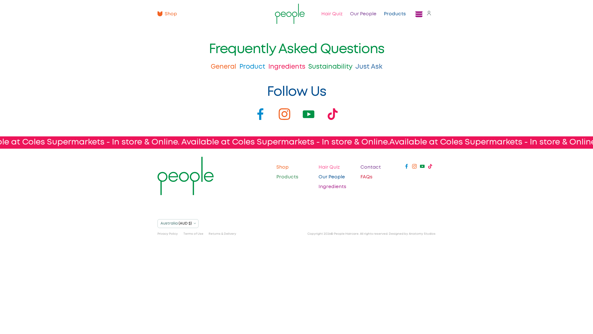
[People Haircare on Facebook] (406, 167)
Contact (370, 167)
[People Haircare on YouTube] (422, 167)
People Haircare (346, 234)
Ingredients (287, 67)
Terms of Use (193, 234)
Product (253, 67)
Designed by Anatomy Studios (412, 234)
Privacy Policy (168, 234)
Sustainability (331, 67)
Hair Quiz (332, 14)
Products (395, 14)
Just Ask (368, 67)
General (224, 67)
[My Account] (429, 14)
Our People (363, 14)
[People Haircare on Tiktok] (430, 167)
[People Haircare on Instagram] (414, 167)
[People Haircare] (290, 14)
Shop (171, 14)
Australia (176, 223)
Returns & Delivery (222, 234)
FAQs (366, 177)
